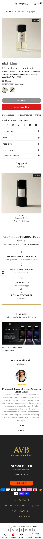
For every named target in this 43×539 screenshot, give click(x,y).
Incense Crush (21, 218)
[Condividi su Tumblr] (24, 125)
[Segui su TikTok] (34, 530)
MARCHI (5, 63)
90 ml (5, 90)
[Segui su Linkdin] (21, 530)
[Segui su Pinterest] (26, 530)
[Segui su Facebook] (9, 530)
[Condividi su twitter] (13, 125)
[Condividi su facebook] (7, 125)
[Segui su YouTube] (30, 530)
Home (8, 11)
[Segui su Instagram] (17, 530)
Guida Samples (20, 84)
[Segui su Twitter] (13, 530)
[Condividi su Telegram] (30, 125)
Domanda (23, 120)
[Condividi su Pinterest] (19, 125)
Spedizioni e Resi (9, 120)
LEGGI (18, 77)
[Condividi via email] (36, 125)
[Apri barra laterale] (3, 272)
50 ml (12, 90)
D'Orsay (13, 63)
